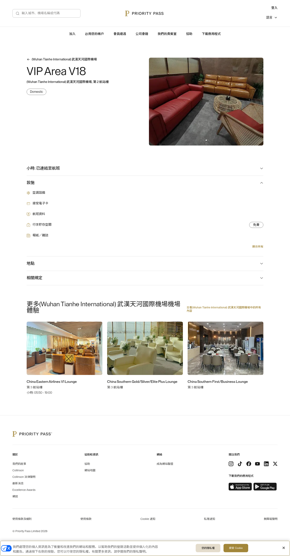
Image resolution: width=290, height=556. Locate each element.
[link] (240, 487)
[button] (203, 140)
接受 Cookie (236, 548)
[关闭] (283, 548)
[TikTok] (240, 463)
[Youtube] (257, 463)
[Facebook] (248, 463)
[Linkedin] (266, 463)
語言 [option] (269, 17)
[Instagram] (231, 463)
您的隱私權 (208, 548)
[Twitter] (275, 463)
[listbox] (272, 18)
